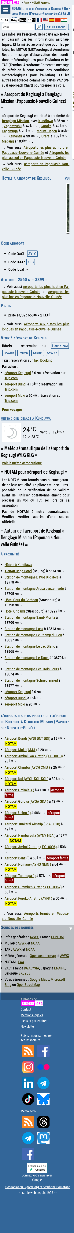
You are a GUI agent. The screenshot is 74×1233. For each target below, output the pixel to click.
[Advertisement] (37, 962)
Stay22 (52, 352)
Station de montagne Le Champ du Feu (33, 634)
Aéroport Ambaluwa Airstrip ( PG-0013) (34, 755)
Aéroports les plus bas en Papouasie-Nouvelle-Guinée (35, 294)
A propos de (32, 1001)
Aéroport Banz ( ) (17, 858)
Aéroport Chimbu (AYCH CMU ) (27, 767)
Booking (9, 352)
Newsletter (28, 1026)
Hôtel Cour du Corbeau (21, 599)
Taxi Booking (43, 360)
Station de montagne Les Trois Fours (32, 669)
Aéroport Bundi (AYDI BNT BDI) (27, 738)
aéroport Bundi (16, 384)
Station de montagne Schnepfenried (31, 680)
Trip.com (11, 377)
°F (33, 20)
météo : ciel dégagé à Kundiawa (26, 418)
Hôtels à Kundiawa (18, 564)
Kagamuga (10, 130)
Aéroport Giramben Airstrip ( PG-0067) (33, 886)
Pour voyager (12, 409)
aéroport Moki (15, 395)
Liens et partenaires (34, 1020)
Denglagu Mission (15, 120)
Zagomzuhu (13, 125)
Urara (45, 136)
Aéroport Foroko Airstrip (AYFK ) (28, 898)
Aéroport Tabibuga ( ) (20, 875)
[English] (46, 21)
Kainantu (15, 136)
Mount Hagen (47, 130)
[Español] (52, 21)
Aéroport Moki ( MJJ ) (21, 749)
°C (29, 20)
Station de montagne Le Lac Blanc (30, 646)
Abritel (38, 352)
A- (2, 19)
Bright (15, 20)
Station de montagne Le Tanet (27, 657)
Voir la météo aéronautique (22, 462)
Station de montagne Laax (24, 628)
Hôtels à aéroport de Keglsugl (26, 178)
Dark (23, 20)
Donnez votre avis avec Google (37, 1177)
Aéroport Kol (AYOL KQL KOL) (26, 778)
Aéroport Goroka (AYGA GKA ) (26, 801)
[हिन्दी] (64, 21)
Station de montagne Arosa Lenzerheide (34, 588)
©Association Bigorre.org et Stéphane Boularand (37, 1187)
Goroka (46, 125)
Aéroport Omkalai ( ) (19, 790)
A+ (6, 20)
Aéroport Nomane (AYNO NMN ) (28, 864)
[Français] (40, 21)
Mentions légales (32, 1015)
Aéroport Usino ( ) (18, 812)
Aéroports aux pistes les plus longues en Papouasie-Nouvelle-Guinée (35, 326)
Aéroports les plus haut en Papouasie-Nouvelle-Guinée (35, 289)
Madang (8, 141)
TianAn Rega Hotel (18, 570)
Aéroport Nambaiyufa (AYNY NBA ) (30, 835)
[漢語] (58, 21)
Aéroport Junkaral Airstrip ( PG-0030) (32, 824)
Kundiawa (45, 120)
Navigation (5, 9)
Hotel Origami (15, 611)
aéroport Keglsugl (18, 372)
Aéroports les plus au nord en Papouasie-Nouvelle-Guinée (35, 150)
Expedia (23, 352)
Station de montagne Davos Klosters (32, 577)
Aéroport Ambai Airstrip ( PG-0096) (31, 846)
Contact (26, 1009)
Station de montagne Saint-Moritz (30, 617)
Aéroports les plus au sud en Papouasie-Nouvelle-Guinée (35, 155)
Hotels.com (60, 345)
